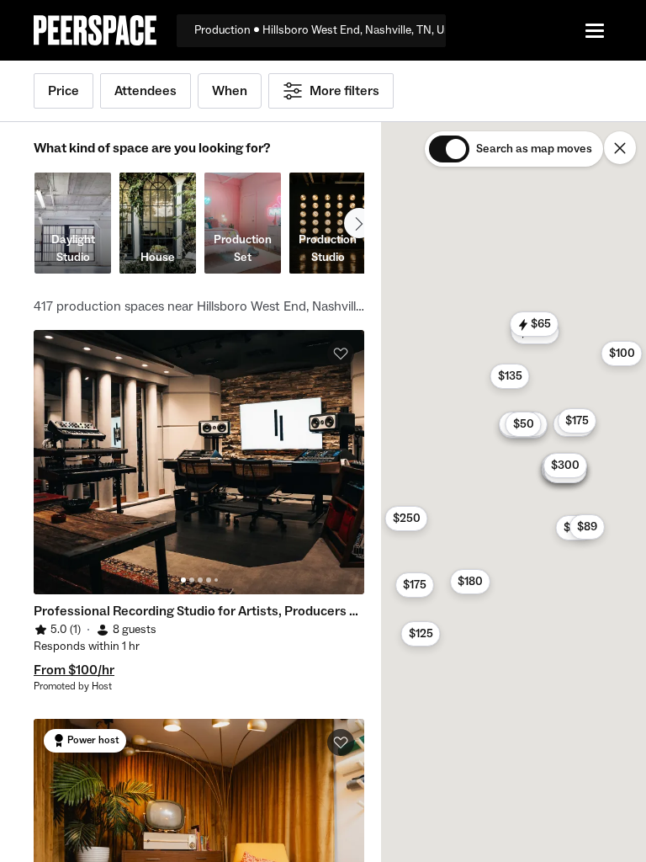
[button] (621, 353)
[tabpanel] (199, 462)
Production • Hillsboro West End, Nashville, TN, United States (320, 30)
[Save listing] (340, 353)
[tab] (183, 580)
